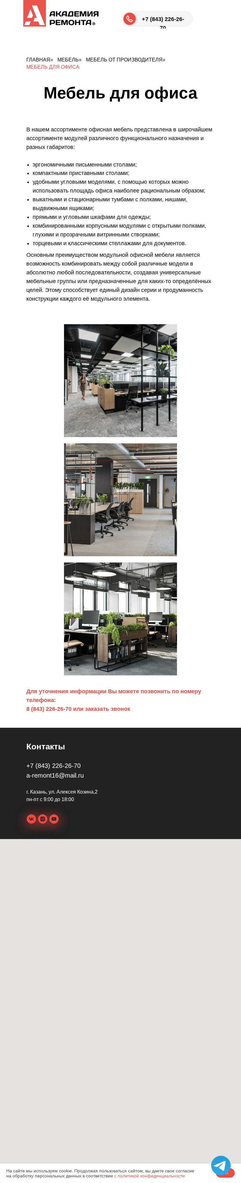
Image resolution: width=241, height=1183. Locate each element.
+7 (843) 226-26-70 (53, 765)
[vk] (31, 819)
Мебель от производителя (124, 59)
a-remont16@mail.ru (55, 775)
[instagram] (42, 819)
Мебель (68, 59)
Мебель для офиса (52, 67)
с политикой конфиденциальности (149, 1175)
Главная (38, 59)
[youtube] (54, 819)
